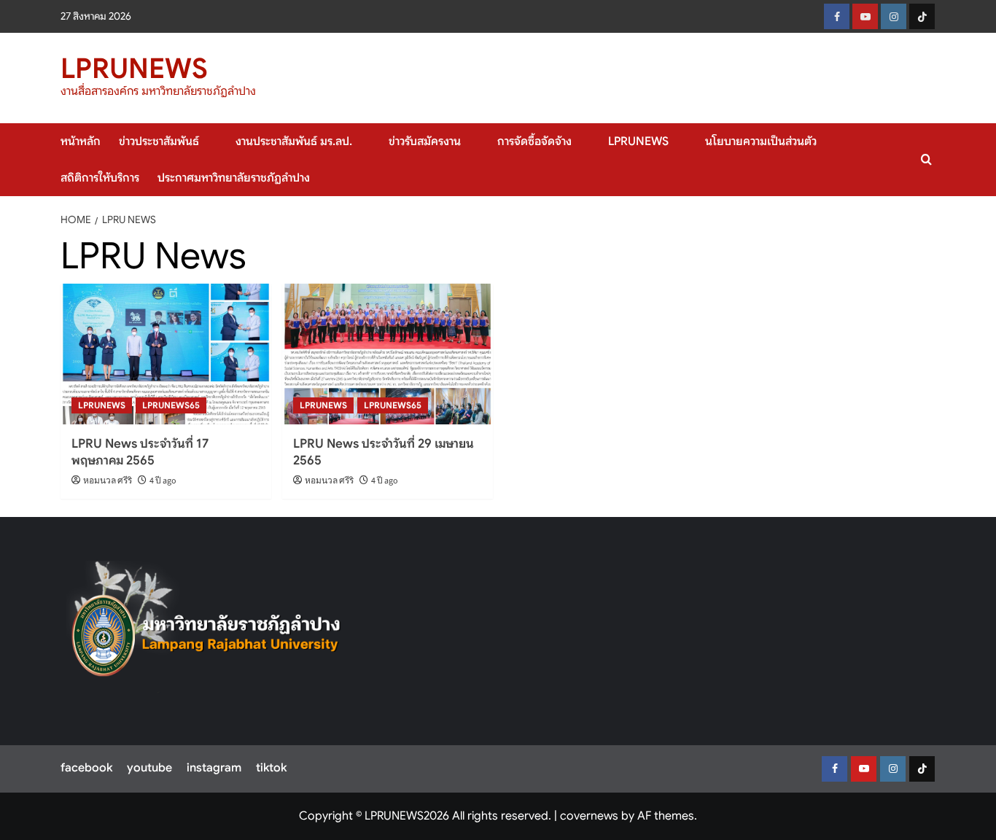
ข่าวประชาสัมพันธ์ (159, 141)
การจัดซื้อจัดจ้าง (534, 141)
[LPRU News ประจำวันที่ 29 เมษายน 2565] (387, 354)
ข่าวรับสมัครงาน (425, 141)
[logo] (206, 627)
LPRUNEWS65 (171, 405)
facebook (86, 768)
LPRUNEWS (134, 68)
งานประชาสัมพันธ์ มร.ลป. (294, 141)
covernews (589, 816)
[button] (926, 159)
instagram (214, 768)
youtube (149, 768)
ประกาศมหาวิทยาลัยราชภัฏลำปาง (233, 178)
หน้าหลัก (81, 141)
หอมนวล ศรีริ (107, 481)
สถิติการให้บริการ (100, 178)
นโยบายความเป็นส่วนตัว (761, 141)
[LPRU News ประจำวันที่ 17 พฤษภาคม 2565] (166, 354)
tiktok (271, 768)
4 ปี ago (162, 481)
